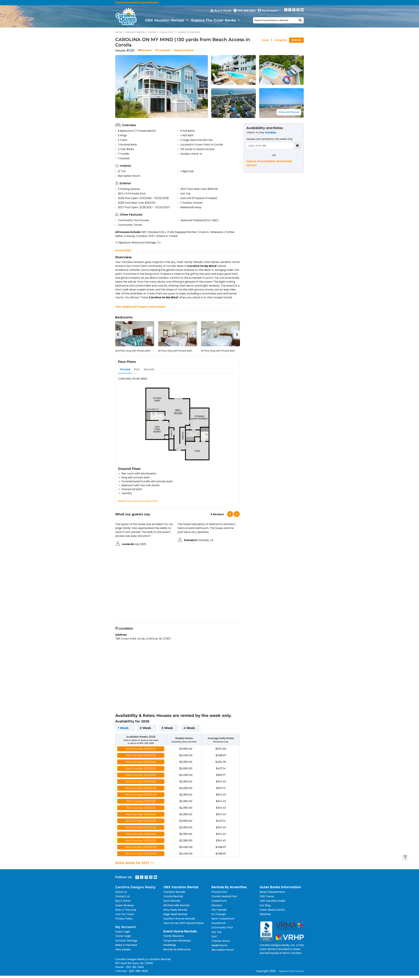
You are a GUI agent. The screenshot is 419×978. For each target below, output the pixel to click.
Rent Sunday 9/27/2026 (141, 768)
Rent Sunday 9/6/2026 (140, 748)
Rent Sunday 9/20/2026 (140, 761)
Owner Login (123, 936)
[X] (289, 10)
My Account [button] (270, 10)
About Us (121, 892)
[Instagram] (298, 10)
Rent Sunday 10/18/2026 (140, 788)
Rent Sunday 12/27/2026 (140, 853)
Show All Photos (289, 112)
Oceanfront (219, 901)
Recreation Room (222, 950)
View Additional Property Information (140, 307)
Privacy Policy (124, 918)
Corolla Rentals (173, 896)
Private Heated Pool (224, 896)
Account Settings (126, 940)
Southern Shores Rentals (179, 918)
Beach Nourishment (272, 892)
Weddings (169, 945)
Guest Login (122, 931)
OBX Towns (267, 896)
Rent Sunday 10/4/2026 (141, 775)
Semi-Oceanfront (222, 918)
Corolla (152, 32)
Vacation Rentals (135, 32)
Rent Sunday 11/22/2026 (140, 820)
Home (118, 32)
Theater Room (220, 941)
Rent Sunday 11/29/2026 (140, 827)
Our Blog (265, 905)
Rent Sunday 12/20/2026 (141, 847)
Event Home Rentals (180, 931)
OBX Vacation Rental (180, 887)
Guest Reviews (124, 905)
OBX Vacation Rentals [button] (165, 20)
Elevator (216, 905)
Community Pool (222, 927)
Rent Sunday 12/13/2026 (140, 840)
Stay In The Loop (125, 910)
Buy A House (222, 10)
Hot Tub (216, 932)
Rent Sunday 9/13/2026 (141, 755)
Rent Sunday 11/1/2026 (140, 801)
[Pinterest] (294, 10)
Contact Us (122, 896)
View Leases (123, 949)
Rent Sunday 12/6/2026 (141, 833)
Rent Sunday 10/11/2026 (141, 781)
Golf (214, 936)
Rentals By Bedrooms (177, 949)
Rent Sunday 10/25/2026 (141, 794)
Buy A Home (123, 901)
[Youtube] (302, 10)
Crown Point (166, 32)
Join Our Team (124, 914)
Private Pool (219, 892)
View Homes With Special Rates (137, 2)
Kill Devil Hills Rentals (176, 905)
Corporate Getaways (177, 940)
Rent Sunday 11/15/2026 (141, 814)
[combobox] (275, 20)
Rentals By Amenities (229, 887)
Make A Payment (126, 945)
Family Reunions (173, 936)
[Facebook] (285, 10)
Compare (280, 40)
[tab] (125, 369)
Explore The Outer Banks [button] (214, 20)
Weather (265, 914)
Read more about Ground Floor (138, 501)
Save (265, 40)
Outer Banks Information (280, 887)
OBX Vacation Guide (272, 901)
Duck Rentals (171, 901)
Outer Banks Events (272, 910)
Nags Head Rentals (175, 914)
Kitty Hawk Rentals (175, 910)
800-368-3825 (246, 10)
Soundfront (218, 923)
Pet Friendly (219, 910)
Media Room (219, 945)
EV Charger (218, 914)
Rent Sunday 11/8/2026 (140, 807)
